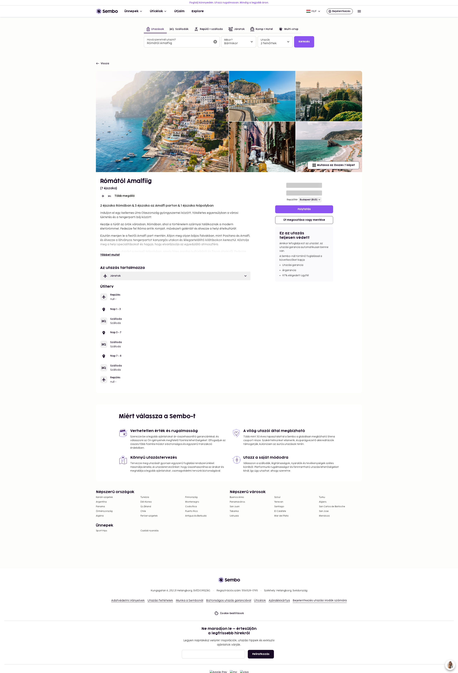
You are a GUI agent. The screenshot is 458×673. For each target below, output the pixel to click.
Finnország (191, 497)
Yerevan (278, 502)
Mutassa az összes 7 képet (336, 165)
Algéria (100, 516)
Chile (143, 511)
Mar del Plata (281, 516)
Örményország (104, 511)
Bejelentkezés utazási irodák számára (320, 600)
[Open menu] (359, 11)
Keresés (304, 41)
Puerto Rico (191, 511)
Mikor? (228, 39)
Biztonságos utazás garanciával (228, 600)
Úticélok (156, 11)
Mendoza (324, 516)
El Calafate (280, 511)
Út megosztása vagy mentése (304, 220)
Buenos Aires (237, 497)
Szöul (277, 497)
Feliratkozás (260, 654)
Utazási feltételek (160, 600)
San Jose (324, 511)
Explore (198, 11)
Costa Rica (191, 506)
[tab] (155, 29)
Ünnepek (131, 11)
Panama (100, 506)
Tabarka (234, 511)
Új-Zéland (145, 506)
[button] (175, 276)
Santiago (279, 506)
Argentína (101, 502)
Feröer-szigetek (149, 516)
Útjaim (179, 11)
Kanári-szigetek (104, 497)
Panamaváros (237, 502)
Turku (322, 497)
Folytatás (304, 209)
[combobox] (179, 43)
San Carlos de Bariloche (332, 506)
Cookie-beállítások (232, 613)
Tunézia (144, 497)
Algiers (322, 502)
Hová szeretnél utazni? (161, 39)
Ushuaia (234, 516)
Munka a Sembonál (189, 600)
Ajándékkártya (279, 600)
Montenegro (192, 502)
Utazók (265, 39)
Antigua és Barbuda (195, 516)
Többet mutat (110, 255)
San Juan (235, 506)
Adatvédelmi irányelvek (128, 600)
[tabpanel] (229, 42)
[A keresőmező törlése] (215, 42)
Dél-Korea (146, 502)
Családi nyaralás (149, 530)
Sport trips (101, 530)
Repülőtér (292, 199)
